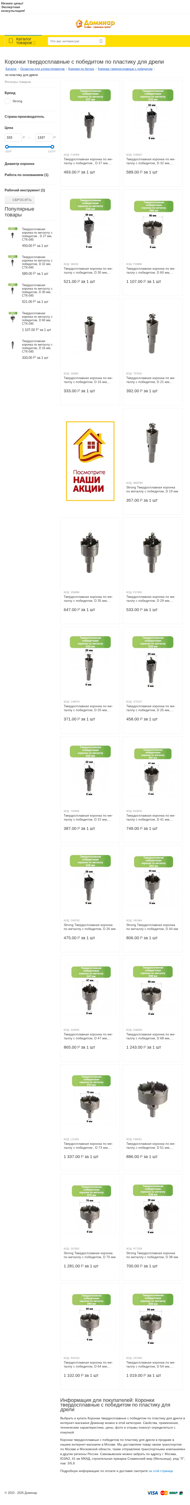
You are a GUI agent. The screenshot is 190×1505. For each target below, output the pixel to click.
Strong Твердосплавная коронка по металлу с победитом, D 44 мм (152, 927)
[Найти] (101, 41)
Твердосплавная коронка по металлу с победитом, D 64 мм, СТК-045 (88, 1364)
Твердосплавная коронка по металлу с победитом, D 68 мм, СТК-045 (150, 1036)
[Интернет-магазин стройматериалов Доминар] (95, 24)
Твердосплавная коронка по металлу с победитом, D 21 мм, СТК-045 (150, 380)
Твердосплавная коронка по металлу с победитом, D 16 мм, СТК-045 (88, 380)
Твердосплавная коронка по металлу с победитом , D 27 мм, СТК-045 (88, 161)
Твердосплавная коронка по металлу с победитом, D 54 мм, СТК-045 (150, 1364)
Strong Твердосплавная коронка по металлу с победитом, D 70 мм (90, 1255)
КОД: (67, 154)
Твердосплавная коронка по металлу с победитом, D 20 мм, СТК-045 (88, 708)
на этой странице (161, 1471)
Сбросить (22, 200)
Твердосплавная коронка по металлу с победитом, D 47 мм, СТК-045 (88, 1036)
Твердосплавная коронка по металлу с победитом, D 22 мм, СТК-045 (88, 817)
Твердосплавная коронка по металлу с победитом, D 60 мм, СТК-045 (150, 271)
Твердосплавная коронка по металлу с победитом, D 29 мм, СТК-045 (150, 599)
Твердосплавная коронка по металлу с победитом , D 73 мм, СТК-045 (88, 1146)
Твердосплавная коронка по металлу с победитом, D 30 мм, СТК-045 (88, 271)
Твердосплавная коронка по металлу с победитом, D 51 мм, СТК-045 (150, 1146)
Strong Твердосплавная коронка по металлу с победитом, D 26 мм (90, 927)
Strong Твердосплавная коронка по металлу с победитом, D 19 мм (152, 489)
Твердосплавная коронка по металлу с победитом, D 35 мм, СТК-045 (88, 599)
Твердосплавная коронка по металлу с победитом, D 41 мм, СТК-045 (150, 817)
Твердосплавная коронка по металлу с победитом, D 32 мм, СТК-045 (150, 161)
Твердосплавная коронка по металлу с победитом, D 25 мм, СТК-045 (150, 708)
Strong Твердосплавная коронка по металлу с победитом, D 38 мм (152, 1255)
